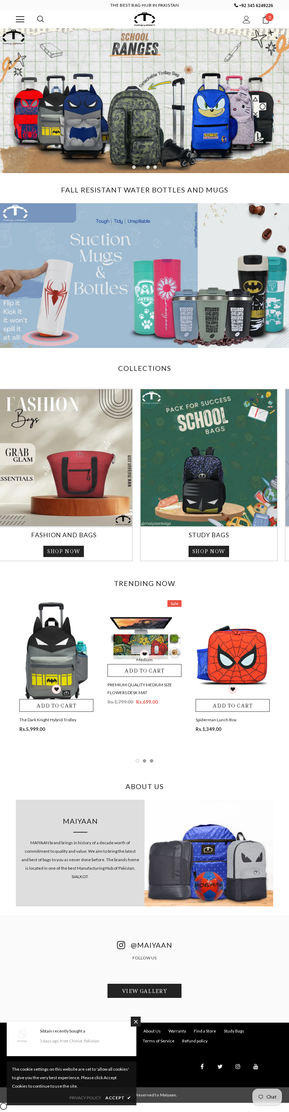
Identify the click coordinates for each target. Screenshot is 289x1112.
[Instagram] (238, 1074)
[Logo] (144, 19)
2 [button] (141, 175)
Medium (144, 667)
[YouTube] (256, 1074)
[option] (144, 109)
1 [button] (134, 175)
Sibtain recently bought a (62, 1031)
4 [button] (155, 175)
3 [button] (148, 175)
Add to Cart (56, 714)
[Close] (136, 1022)
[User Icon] (246, 19)
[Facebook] (202, 1074)
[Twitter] (220, 1074)
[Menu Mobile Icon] (20, 19)
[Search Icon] (40, 19)
